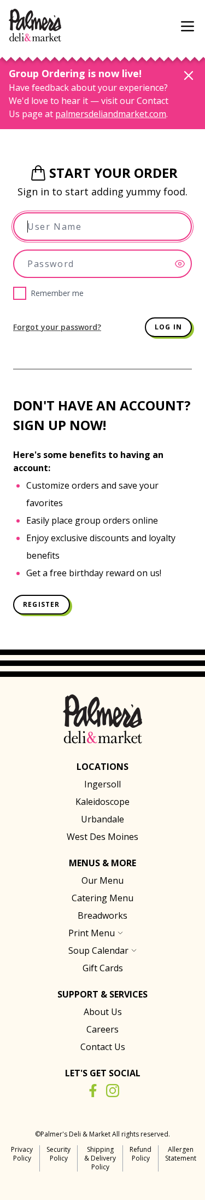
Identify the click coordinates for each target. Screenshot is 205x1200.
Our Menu (102, 880)
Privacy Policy (22, 1154)
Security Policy (58, 1154)
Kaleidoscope (102, 802)
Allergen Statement (180, 1154)
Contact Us (102, 1047)
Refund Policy (140, 1154)
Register (41, 604)
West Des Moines (102, 837)
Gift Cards (103, 968)
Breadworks (102, 915)
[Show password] (183, 264)
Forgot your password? (57, 327)
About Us (103, 1012)
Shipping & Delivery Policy (100, 1158)
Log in (168, 327)
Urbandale (102, 819)
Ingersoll (102, 784)
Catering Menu (102, 898)
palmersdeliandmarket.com (110, 114)
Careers (102, 1029)
